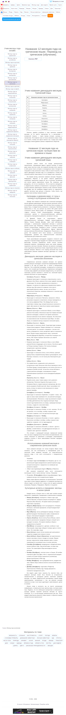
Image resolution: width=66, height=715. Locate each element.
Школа (58, 12)
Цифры (13, 5)
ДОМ (6, 643)
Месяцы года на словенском (12, 164)
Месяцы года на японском (12, 195)
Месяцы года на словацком (12, 160)
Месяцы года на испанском (12, 96)
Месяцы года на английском (12, 59)
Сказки (50, 15)
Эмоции (28, 8)
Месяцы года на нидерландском (12, 126)
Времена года (26, 5)
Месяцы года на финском (12, 176)
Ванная (26, 12)
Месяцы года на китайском (12, 109)
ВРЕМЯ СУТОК (39, 643)
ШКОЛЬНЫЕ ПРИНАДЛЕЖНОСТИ (35, 645)
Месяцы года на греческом (12, 82)
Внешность (6, 8)
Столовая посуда (8, 15)
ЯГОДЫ (44, 640)
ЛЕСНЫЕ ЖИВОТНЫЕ (43, 638)
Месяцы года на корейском (12, 113)
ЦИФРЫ (15, 645)
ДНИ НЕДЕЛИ (57, 643)
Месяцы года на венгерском (12, 74)
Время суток (53, 5)
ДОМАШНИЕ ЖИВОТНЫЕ (27, 638)
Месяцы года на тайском (12, 168)
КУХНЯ (31, 640)
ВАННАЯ (37, 640)
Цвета (18, 5)
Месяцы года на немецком (12, 122)
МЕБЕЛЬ (54, 635)
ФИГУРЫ (48, 643)
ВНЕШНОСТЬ (13, 635)
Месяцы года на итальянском (12, 100)
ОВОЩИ (51, 640)
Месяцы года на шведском (12, 191)
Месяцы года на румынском (12, 152)
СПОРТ (41, 635)
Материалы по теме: (58, 1)
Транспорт (58, 8)
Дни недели (44, 5)
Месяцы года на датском (12, 86)
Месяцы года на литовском (12, 117)
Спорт (28, 15)
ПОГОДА (47, 635)
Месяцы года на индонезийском (12, 92)
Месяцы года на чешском (12, 188)
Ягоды (10, 12)
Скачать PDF (33, 59)
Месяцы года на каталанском (12, 105)
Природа (21, 8)
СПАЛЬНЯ (22, 635)
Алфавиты (6, 5)
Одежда (40, 8)
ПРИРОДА (16, 640)
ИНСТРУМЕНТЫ (31, 635)
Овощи (5, 12)
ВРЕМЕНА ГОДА (28, 643)
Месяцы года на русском (12, 62)
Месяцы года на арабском (12, 65)
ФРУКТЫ (58, 638)
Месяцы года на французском (12, 180)
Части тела (14, 8)
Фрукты (16, 12)
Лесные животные (35, 12)
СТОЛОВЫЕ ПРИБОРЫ (11, 638)
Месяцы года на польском (12, 143)
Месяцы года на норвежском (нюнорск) (12, 135)
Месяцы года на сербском (12, 156)
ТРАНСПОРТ (59, 640)
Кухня (60, 5)
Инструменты (36, 15)
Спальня (44, 15)
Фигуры (34, 8)
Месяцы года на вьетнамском (12, 78)
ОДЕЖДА (19, 643)
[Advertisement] (33, 34)
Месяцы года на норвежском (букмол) (12, 130)
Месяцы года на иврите (12, 89)
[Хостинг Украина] (33, 711)
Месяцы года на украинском (12, 54)
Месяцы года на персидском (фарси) (12, 139)
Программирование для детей (11, 19)
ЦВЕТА (22, 645)
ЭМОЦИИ (50, 645)
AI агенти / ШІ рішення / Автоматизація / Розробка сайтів (33, 704)
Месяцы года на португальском (12, 147)
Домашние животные (48, 12)
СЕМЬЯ (12, 643)
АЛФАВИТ (24, 640)
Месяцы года (35, 5)
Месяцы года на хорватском (12, 184)
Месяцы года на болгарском (12, 70)
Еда (21, 12)
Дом (51, 8)
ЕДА (53, 638)
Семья (47, 8)
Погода (23, 15)
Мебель (17, 15)
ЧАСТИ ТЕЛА (7, 640)
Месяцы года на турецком (12, 171)
